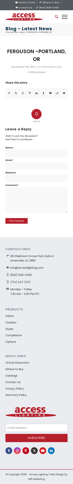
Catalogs (11, 376)
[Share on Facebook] (9, 93)
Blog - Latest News (28, 28)
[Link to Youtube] (42, 450)
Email (9, 160)
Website (10, 172)
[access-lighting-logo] (30, 17)
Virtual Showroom (17, 363)
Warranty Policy (16, 395)
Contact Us (25, 7)
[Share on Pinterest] (29, 93)
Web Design (57, 474)
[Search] (54, 17)
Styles (9, 329)
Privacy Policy (14, 389)
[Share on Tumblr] (43, 93)
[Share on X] (16, 93)
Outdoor (11, 322)
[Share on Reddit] (57, 93)
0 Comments (47, 67)
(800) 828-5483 (49, 7)
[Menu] (63, 17)
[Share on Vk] (50, 93)
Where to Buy (14, 369)
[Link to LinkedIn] (51, 450)
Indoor (9, 316)
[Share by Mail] (64, 93)
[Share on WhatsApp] (23, 93)
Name (9, 147)
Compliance (13, 335)
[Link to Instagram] (17, 450)
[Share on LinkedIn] (36, 93)
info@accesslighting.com (27, 268)
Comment (12, 185)
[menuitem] (25, 2)
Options (10, 342)
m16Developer (36, 72)
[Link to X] (34, 450)
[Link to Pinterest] (25, 450)
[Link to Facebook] (8, 450)
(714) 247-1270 (20, 282)
